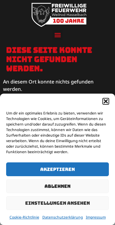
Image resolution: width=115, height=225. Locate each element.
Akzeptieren (57, 169)
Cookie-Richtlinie (24, 217)
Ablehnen (57, 186)
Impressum (96, 217)
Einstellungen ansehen (57, 203)
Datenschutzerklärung (62, 217)
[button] (106, 101)
